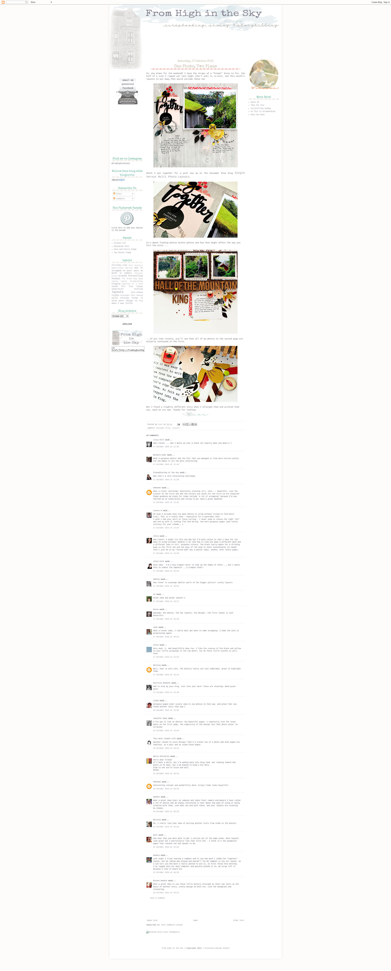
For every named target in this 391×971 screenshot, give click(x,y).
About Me (255, 102)
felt (123, 286)
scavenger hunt (127, 295)
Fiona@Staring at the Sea (166, 473)
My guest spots (131, 271)
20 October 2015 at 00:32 (166, 812)
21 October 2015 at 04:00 (166, 827)
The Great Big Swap (132, 279)
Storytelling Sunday (261, 108)
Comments (120, 199)
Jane (155, 627)
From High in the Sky (172, 948)
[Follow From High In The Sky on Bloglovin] (118, 181)
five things (136, 286)
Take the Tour (258, 105)
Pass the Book (258, 115)
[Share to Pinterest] (195, 424)
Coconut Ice (120, 243)
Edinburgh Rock (121, 246)
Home (195, 920)
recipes (115, 295)
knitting (138, 289)
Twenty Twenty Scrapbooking (127, 281)
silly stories (120, 298)
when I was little (122, 303)
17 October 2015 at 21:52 (166, 657)
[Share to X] (189, 424)
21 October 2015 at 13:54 (166, 847)
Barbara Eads (159, 455)
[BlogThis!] (186, 424)
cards (115, 286)
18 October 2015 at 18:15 (166, 748)
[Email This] (184, 424)
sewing (139, 295)
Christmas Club (119, 265)
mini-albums (137, 292)
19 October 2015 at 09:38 (166, 789)
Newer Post (152, 920)
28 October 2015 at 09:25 (166, 893)
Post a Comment (157, 898)
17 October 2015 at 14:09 (166, 528)
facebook (127, 88)
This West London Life (164, 739)
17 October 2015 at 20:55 (166, 637)
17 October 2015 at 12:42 (166, 502)
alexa (156, 645)
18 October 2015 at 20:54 (166, 774)
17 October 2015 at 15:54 (166, 571)
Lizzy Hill (158, 440)
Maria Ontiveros (161, 756)
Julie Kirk (158, 561)
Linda (156, 701)
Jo (154, 594)
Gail (155, 835)
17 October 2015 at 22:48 (166, 692)
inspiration (117, 289)
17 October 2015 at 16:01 (166, 586)
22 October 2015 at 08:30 (166, 872)
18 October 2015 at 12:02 (166, 710)
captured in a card (132, 284)
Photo (172, 176)
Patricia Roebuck (161, 683)
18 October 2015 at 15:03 (166, 731)
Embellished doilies (122, 268)
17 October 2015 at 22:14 (166, 675)
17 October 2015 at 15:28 (166, 553)
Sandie (156, 797)
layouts (176, 428)
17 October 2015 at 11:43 (166, 447)
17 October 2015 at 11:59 (166, 480)
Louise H (157, 511)
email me (127, 80)
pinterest (128, 84)
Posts (118, 194)
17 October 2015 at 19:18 (166, 619)
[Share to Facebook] (192, 424)
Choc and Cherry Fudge (125, 249)
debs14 (156, 579)
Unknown (157, 488)
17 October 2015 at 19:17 (166, 601)
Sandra (156, 855)
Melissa (157, 665)
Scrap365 (122, 276)
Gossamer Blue (163, 428)
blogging (116, 284)
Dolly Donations (136, 265)
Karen (156, 609)
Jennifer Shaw (160, 718)
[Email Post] (178, 424)
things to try (134, 300)
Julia (156, 536)
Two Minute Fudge (122, 253)
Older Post (238, 920)
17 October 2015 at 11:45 (166, 464)
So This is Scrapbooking (263, 111)
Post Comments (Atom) (172, 925)
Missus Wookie (160, 881)
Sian (161, 424)
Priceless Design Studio (217, 948)
